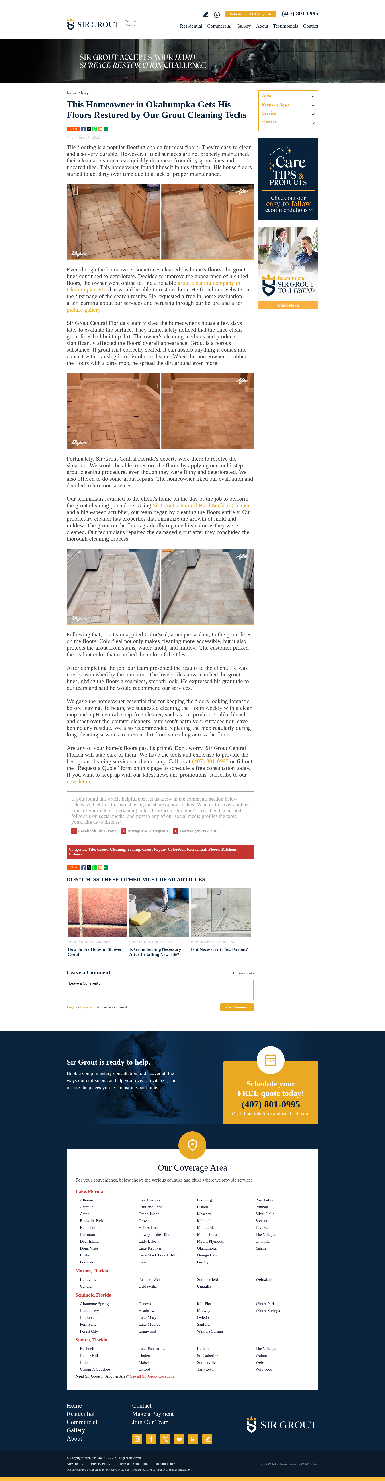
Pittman (262, 1207)
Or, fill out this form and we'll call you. (270, 1113)
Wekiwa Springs (210, 1331)
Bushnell (87, 1348)
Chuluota (87, 1317)
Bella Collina (90, 1227)
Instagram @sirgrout (147, 830)
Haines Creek (149, 1227)
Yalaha (261, 1248)
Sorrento (262, 1220)
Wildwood (264, 1369)
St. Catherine (207, 1355)
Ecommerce (288, 1464)
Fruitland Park (150, 1207)
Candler (86, 1286)
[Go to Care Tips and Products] (288, 179)
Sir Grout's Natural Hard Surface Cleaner (201, 505)
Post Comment (237, 1007)
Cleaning (117, 849)
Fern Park (88, 1324)
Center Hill (89, 1355)
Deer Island (89, 1241)
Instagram (137, 1439)
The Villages (266, 1234)
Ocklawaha (148, 1286)
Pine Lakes (264, 1200)
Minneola (204, 1220)
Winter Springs (268, 1310)
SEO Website (269, 1464)
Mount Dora (207, 1234)
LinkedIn (193, 1439)
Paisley (203, 1262)
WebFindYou (309, 1464)
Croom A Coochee (95, 1369)
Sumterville (206, 1362)
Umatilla (263, 1241)
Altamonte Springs (95, 1303)
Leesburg (204, 1200)
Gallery (243, 26)
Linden (144, 1355)
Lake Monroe (149, 1324)
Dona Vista (89, 1248)
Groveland (147, 1220)
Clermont (87, 1234)
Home (71, 92)
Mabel (144, 1362)
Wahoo (261, 1355)
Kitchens (229, 849)
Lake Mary (147, 1317)
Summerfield (207, 1279)
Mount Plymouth (210, 1241)
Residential (191, 26)
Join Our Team (150, 1421)
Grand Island (149, 1214)
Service (269, 113)
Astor (84, 1214)
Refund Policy (165, 1463)
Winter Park (265, 1303)
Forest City (89, 1331)
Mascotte (204, 1214)
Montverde (206, 1227)
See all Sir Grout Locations (152, 1376)
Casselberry (89, 1310)
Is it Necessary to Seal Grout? (219, 949)
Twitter (89, 129)
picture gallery (83, 309)
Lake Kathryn (150, 1248)
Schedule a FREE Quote (251, 14)
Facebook (83, 129)
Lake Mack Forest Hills (158, 1255)
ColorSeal (176, 849)
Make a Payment (153, 1413)
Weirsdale (264, 1279)
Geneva (145, 1303)
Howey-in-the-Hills (154, 1234)
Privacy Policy (100, 1463)
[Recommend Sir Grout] (288, 268)
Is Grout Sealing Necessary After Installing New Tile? (155, 952)
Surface (269, 121)
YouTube (179, 1439)
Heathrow (146, 1310)
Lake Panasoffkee (153, 1348)
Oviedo (203, 1317)
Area (266, 95)
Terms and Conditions (133, 1463)
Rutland (203, 1348)
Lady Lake (147, 1241)
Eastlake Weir (150, 1279)
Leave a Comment (88, 972)
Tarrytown (205, 1369)
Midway (203, 1310)
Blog (85, 92)
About (262, 26)
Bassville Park (91, 1220)
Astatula (86, 1207)
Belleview (88, 1279)
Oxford (144, 1369)
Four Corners (149, 1200)
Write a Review (205, 14)
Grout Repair (154, 849)
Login (71, 1007)
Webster (262, 1362)
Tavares (262, 1227)
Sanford (203, 1324)
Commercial (219, 26)
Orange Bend (207, 1255)
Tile (91, 849)
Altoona (86, 1200)
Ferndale (87, 1262)
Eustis (85, 1255)
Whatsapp (94, 129)
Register (86, 1007)
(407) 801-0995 (300, 13)
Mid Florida (206, 1303)
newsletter (78, 781)
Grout (102, 849)
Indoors (75, 854)
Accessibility (75, 1463)
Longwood (147, 1331)
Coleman (87, 1362)
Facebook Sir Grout (97, 830)
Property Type (276, 104)
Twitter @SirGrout (198, 830)
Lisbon (202, 1207)
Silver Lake (265, 1214)
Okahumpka (207, 1248)
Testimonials (285, 26)
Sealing (133, 849)
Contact (310, 26)
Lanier (144, 1262)
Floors (213, 849)
